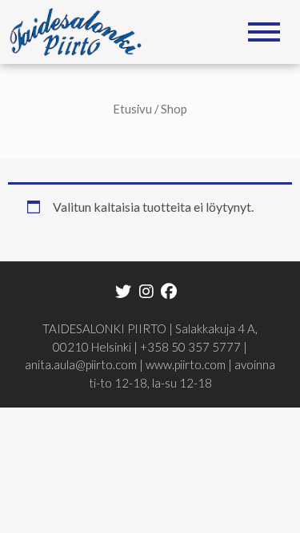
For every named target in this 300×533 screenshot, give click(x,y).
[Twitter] (123, 290)
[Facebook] (169, 290)
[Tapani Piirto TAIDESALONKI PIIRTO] (81, 30)
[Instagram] (146, 290)
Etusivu (132, 108)
